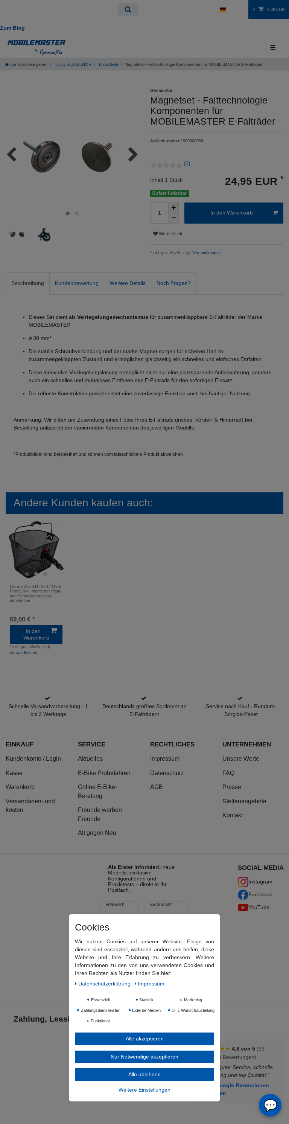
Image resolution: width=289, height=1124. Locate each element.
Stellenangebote (244, 801)
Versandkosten (205, 252)
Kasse (14, 773)
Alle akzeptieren (145, 1039)
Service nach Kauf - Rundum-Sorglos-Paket (241, 710)
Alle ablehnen (144, 1074)
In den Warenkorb (231, 213)
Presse (231, 787)
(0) (187, 163)
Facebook (260, 894)
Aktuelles (90, 758)
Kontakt (232, 815)
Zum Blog (12, 28)
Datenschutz (167, 773)
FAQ (228, 773)
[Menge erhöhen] (173, 208)
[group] (36, 549)
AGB (156, 787)
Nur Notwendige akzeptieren (144, 1057)
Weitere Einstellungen (144, 1090)
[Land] (223, 9)
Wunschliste (171, 233)
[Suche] (127, 9)
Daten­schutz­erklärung (105, 984)
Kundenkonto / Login (33, 758)
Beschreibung (27, 283)
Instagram (260, 882)
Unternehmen (246, 744)
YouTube (258, 907)
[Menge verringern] (173, 218)
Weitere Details (128, 283)
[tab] (28, 283)
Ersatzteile (108, 64)
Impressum (164, 758)
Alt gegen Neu (97, 833)
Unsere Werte (240, 758)
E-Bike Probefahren (104, 773)
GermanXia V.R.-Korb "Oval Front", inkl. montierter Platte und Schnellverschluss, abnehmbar (35, 593)
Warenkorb (20, 787)
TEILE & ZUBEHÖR (72, 64)
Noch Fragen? (174, 283)
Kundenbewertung (77, 283)
